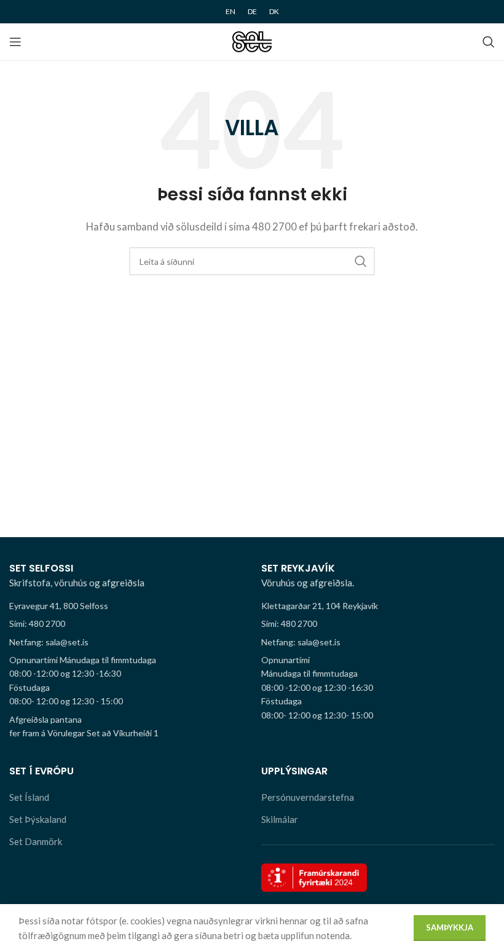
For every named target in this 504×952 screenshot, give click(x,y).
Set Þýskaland (37, 819)
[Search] (488, 42)
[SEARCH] (361, 261)
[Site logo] (252, 40)
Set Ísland (29, 797)
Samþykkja (449, 927)
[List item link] (126, 624)
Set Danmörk (35, 841)
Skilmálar (279, 819)
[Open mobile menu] (15, 42)
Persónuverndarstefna (307, 797)
